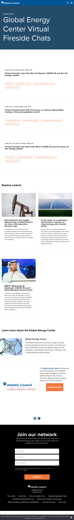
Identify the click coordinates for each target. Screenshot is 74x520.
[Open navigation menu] (71, 3)
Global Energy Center (51, 368)
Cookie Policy (22, 496)
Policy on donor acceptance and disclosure (49, 499)
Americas (9, 84)
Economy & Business (13, 120)
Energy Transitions (12, 87)
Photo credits (62, 502)
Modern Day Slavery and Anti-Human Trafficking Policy (23, 502)
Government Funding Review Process (23, 499)
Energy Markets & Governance (44, 84)
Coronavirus (10, 157)
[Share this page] (39, 418)
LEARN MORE (55, 387)
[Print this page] (35, 418)
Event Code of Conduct (48, 502)
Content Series (8, 14)
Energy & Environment (23, 84)
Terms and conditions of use (37, 496)
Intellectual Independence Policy (57, 496)
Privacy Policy (43, 468)
